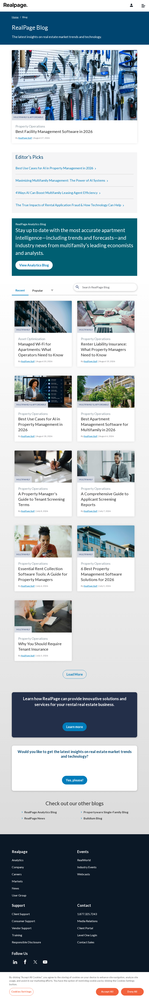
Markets (17, 881)
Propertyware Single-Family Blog (106, 812)
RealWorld (84, 860)
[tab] (52, 290)
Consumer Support (23, 921)
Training (17, 935)
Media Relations (87, 921)
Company (18, 867)
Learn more (74, 727)
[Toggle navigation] (141, 5)
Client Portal (85, 928)
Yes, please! (74, 780)
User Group (19, 895)
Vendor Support (21, 928)
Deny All (132, 991)
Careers (17, 874)
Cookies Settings (21, 991)
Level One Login (87, 935)
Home (15, 17)
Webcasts (83, 874)
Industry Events (86, 867)
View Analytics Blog (34, 265)
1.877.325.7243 (87, 914)
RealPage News (34, 818)
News (15, 888)
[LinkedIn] (15, 962)
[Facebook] (25, 962)
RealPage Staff (25, 138)
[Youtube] (45, 962)
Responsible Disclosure (26, 942)
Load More (75, 674)
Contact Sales (85, 942)
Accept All (107, 991)
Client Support (21, 914)
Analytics (17, 860)
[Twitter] (35, 962)
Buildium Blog (93, 818)
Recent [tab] (20, 290)
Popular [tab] (37, 290)
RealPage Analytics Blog (40, 812)
